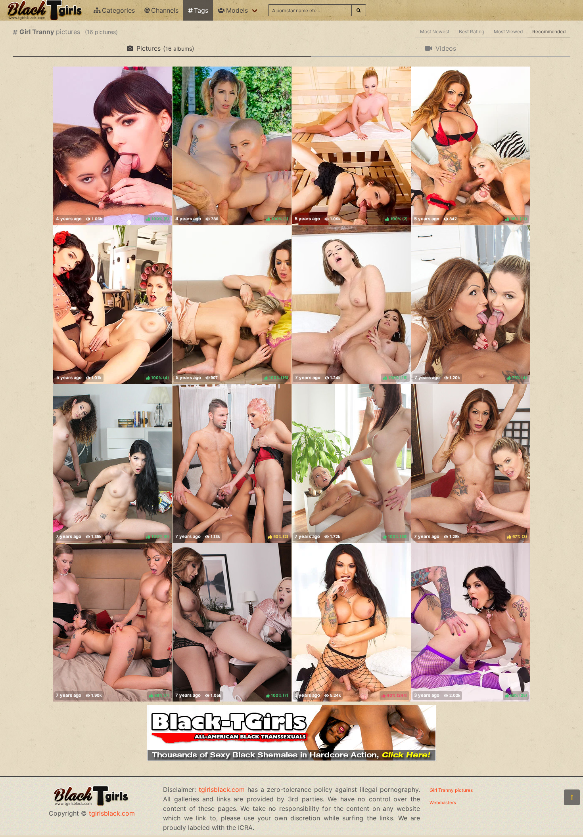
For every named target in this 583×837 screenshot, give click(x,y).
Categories (118, 10)
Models (237, 10)
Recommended (549, 31)
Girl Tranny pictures (451, 790)
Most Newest (434, 31)
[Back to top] (572, 797)
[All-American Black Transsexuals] (291, 759)
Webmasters (443, 802)
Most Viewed (508, 31)
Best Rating (471, 31)
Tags (201, 10)
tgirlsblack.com (112, 813)
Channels (164, 10)
